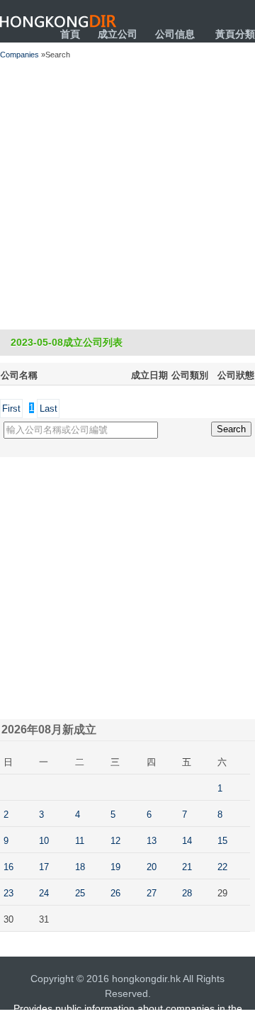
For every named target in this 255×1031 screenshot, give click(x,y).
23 (8, 893)
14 (187, 840)
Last (48, 408)
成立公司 (117, 34)
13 (152, 840)
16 (8, 867)
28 (187, 893)
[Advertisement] (127, 194)
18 (80, 867)
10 (44, 840)
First (11, 408)
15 (222, 840)
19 (115, 867)
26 (115, 893)
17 (44, 867)
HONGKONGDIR (58, 21)
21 (187, 867)
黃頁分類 (235, 34)
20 (152, 867)
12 (115, 840)
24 (44, 893)
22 (222, 867)
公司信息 (175, 34)
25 (80, 893)
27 (152, 893)
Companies (19, 54)
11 (79, 840)
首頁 (70, 34)
